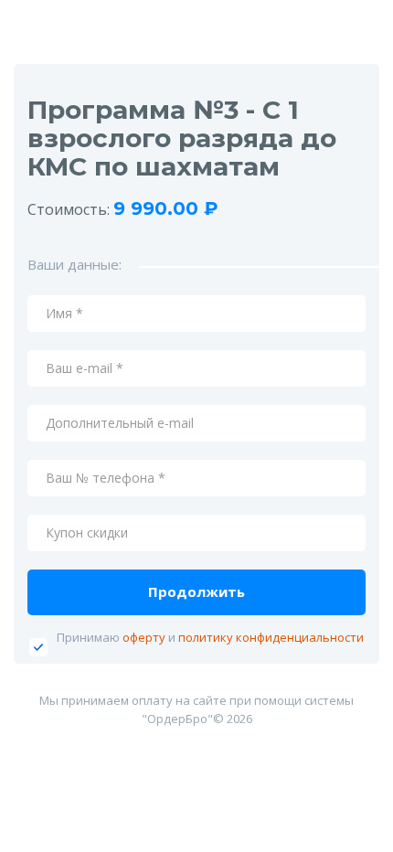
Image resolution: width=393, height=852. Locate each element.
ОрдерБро (177, 718)
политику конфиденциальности (271, 637)
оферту (143, 637)
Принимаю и (210, 637)
